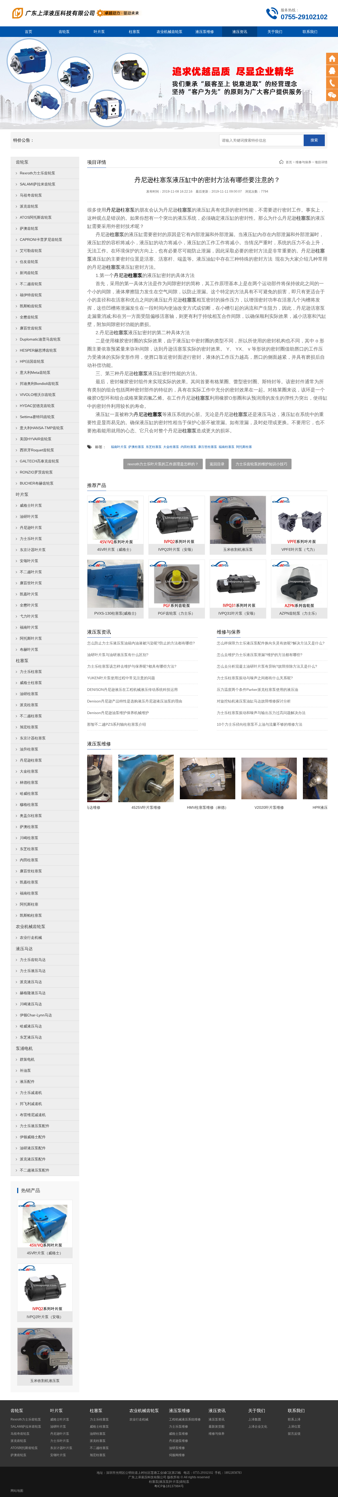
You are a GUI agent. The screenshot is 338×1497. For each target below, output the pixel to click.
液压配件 (27, 1081)
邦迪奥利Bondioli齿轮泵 (39, 383)
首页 (28, 32)
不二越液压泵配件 (34, 1170)
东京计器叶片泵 (33, 550)
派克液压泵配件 (33, 1159)
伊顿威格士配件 (33, 1137)
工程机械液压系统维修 (185, 1419)
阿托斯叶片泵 (31, 638)
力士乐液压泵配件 (34, 1126)
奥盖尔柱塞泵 (31, 816)
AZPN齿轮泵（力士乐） (299, 613)
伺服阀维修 (177, 1455)
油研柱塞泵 (29, 694)
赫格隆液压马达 (33, 993)
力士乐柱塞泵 (31, 671)
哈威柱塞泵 (29, 793)
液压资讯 (239, 32)
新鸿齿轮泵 (29, 273)
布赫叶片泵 (29, 649)
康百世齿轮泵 (31, 328)
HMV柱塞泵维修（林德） (188, 807)
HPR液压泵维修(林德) (311, 807)
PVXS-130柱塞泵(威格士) (115, 613)
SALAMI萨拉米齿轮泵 (37, 184)
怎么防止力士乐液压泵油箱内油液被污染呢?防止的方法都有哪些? (141, 643)
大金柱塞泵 (29, 771)
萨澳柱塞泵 (29, 827)
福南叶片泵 (29, 627)
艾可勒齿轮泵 (31, 250)
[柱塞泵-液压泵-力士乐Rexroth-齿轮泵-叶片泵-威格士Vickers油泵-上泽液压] (77, 13)
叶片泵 (99, 32)
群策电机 (27, 1059)
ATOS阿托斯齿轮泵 (36, 217)
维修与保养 (303, 162)
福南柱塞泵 (29, 893)
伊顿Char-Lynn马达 (36, 1015)
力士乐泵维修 (178, 1426)
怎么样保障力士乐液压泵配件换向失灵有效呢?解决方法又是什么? (271, 643)
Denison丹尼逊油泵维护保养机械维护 (118, 713)
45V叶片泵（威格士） (45, 1253)
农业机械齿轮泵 (169, 32)
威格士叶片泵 (31, 505)
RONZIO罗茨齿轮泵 (36, 472)
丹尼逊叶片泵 (31, 527)
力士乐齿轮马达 (33, 960)
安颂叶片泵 (29, 561)
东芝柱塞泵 (29, 849)
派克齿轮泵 (29, 206)
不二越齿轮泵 (31, 284)
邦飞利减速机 (31, 1104)
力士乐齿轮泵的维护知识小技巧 (261, 464)
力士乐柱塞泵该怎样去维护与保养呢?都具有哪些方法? (131, 666)
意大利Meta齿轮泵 (35, 372)
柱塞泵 (134, 32)
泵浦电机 (24, 1048)
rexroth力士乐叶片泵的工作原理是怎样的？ (163, 464)
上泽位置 (294, 1426)
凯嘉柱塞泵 (29, 882)
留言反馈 (294, 1434)
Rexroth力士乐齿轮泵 (37, 173)
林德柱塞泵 (29, 782)
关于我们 (274, 32)
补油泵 (25, 1070)
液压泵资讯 (216, 1419)
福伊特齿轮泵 (31, 295)
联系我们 (310, 32)
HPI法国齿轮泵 (32, 361)
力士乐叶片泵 (31, 539)
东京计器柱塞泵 (33, 738)
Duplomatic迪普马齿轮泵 (40, 339)
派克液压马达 (31, 982)
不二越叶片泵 (31, 572)
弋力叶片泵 (29, 616)
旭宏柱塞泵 (29, 727)
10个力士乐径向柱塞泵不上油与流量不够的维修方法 (259, 724)
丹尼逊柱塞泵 (31, 760)
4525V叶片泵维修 (127, 807)
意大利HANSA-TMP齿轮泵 (42, 428)
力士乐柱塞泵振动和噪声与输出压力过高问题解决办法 (261, 713)
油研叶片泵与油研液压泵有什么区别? (117, 655)
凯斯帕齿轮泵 (31, 306)
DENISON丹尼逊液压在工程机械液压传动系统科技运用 (132, 689)
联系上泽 (294, 1419)
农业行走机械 (31, 937)
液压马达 (24, 948)
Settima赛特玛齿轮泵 (37, 417)
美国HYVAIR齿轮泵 (35, 439)
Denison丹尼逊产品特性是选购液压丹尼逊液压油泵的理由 (134, 701)
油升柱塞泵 (29, 749)
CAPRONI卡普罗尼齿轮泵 (41, 239)
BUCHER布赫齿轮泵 (37, 483)
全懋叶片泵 (29, 605)
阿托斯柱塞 (29, 904)
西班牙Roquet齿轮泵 (37, 450)
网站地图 (17, 1491)
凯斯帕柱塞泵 (31, 915)
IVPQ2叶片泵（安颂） (45, 1317)
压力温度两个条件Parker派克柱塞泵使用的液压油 (257, 689)
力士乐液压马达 (33, 971)
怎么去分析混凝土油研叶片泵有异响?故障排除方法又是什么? (267, 666)
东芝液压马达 (31, 1037)
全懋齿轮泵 (29, 317)
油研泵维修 (177, 1448)
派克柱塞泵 (29, 705)
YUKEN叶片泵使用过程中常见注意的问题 (121, 678)
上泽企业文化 (257, 1426)
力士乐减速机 (31, 1093)
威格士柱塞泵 (31, 683)
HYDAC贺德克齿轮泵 (37, 406)
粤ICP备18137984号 (169, 1486)
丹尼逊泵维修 (178, 1441)
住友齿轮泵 (29, 262)
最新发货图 (216, 1426)
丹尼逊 (113, 210)
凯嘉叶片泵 (29, 594)
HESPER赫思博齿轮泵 (38, 350)
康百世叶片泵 (31, 583)
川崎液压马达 (31, 1004)
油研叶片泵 (29, 516)
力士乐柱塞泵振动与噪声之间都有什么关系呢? (255, 678)
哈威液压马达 (31, 1026)
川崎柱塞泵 (29, 838)
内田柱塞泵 (29, 860)
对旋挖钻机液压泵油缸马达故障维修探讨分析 (254, 701)
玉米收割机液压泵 (45, 1381)
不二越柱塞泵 (31, 716)
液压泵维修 (204, 32)
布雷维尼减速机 (33, 1115)
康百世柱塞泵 (31, 871)
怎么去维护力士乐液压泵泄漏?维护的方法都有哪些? (259, 655)
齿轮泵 (64, 32)
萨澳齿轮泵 (29, 228)
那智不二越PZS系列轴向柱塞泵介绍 (116, 724)
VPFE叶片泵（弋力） (299, 549)
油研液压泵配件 (33, 1148)
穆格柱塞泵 (29, 804)
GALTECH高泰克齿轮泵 (39, 461)
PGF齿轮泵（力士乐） (176, 613)
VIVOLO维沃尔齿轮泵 (38, 395)
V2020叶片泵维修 (250, 807)
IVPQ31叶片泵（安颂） (237, 613)
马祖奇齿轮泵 (31, 195)
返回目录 (217, 464)
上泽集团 (254, 1419)
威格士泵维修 (178, 1434)
